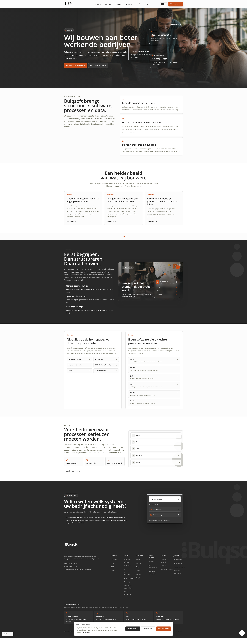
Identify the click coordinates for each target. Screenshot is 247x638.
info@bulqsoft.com (72, 563)
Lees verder (70, 221)
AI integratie (99, 359)
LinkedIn (163, 566)
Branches (129, 4)
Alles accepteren (163, 628)
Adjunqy (138, 574)
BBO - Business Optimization (104, 365)
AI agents (151, 561)
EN (165, 4)
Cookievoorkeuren (179, 567)
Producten (118, 4)
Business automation (75, 365)
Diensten (108, 4)
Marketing (127, 582)
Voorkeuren (148, 628)
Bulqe (138, 560)
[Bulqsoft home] (71, 544)
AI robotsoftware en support (128, 572)
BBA (112, 563)
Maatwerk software (75, 359)
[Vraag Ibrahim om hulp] (242, 633)
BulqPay (138, 578)
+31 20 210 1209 (71, 567)
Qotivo (138, 571)
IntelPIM (138, 563)
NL (162, 4)
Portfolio (139, 4)
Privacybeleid (178, 560)
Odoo (70, 371)
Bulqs (138, 567)
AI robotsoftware (100, 371)
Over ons (98, 4)
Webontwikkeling (129, 578)
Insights (147, 4)
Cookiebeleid (178, 563)
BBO (112, 567)
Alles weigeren (132, 628)
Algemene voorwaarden (176, 631)
